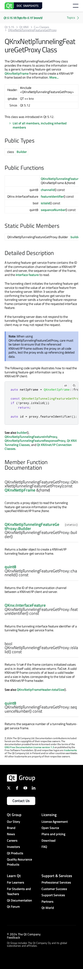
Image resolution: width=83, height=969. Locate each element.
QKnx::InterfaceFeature (25, 605)
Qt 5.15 (9, 27)
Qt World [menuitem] (48, 907)
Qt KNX (24, 27)
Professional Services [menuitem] (56, 882)
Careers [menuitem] (12, 840)
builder (75, 236)
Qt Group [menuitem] (14, 814)
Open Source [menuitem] (50, 827)
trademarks (70, 750)
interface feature (27, 274)
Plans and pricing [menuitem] (53, 833)
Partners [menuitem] (47, 901)
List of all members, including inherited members (40, 125)
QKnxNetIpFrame (17, 73)
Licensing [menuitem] (49, 814)
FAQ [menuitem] (44, 846)
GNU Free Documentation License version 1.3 (29, 747)
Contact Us (21, 800)
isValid (45, 203)
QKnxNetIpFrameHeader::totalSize (40, 689)
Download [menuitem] (49, 840)
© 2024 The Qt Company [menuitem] (24, 933)
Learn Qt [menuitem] (14, 875)
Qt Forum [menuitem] (13, 906)
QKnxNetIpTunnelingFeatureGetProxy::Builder (32, 526)
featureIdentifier (52, 196)
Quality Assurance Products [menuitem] (19, 862)
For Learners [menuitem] (15, 882)
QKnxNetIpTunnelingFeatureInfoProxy (31, 436)
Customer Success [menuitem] (54, 888)
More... (54, 77)
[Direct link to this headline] (37, 141)
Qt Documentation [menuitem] (19, 900)
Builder (22, 151)
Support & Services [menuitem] (57, 875)
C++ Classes (41, 27)
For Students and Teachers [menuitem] (19, 891)
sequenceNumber (53, 209)
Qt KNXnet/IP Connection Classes (38, 446)
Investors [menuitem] (13, 846)
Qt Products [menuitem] (15, 853)
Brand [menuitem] (11, 827)
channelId (48, 189)
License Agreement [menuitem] (55, 821)
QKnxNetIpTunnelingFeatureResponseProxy (35, 440)
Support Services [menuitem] (53, 895)
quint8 (10, 567)
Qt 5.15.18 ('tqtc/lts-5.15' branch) (22, 17)
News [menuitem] (11, 833)
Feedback (13, 937)
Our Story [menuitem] (13, 821)
